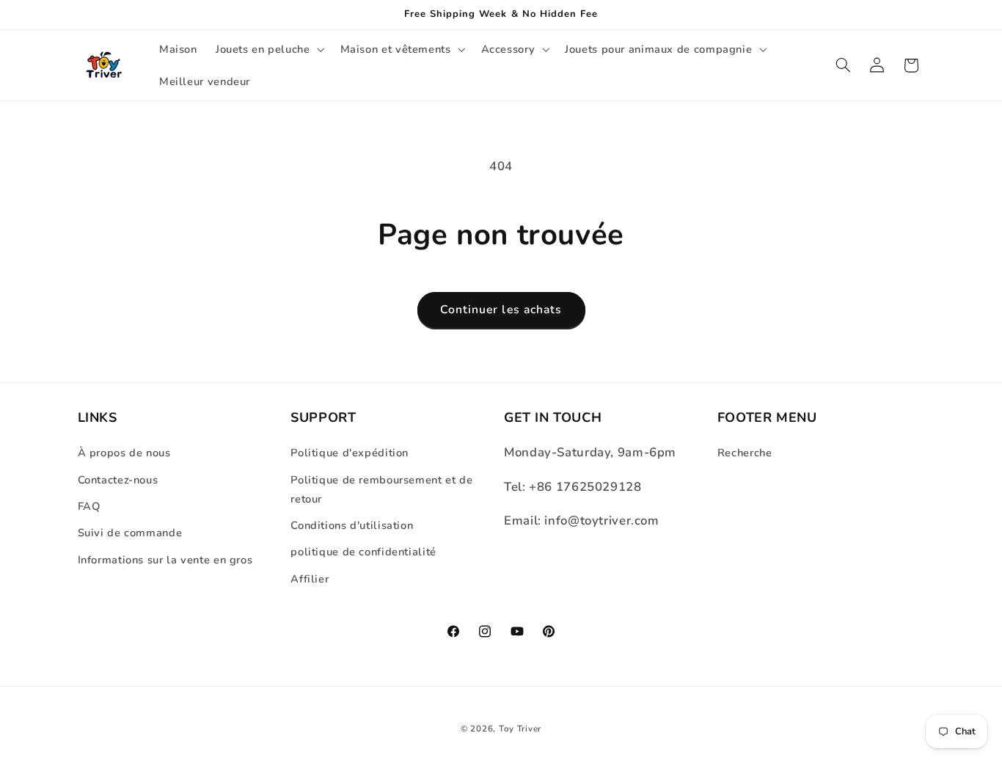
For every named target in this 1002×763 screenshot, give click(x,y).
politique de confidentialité (363, 551)
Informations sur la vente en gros (165, 559)
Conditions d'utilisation (351, 525)
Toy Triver (520, 728)
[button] (268, 49)
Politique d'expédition (349, 452)
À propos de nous (124, 452)
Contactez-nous (118, 479)
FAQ (89, 506)
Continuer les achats (501, 310)
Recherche (744, 452)
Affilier (309, 579)
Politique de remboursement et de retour (381, 489)
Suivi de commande (130, 532)
